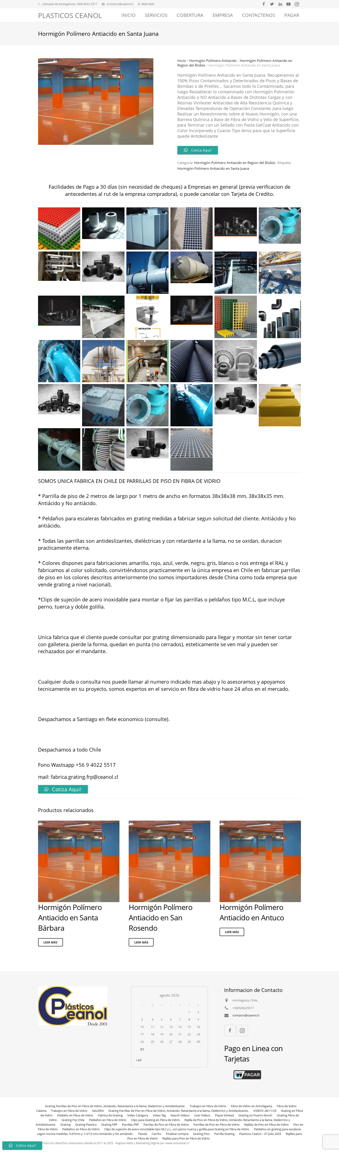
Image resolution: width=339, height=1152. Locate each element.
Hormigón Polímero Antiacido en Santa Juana (213, 168)
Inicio (181, 60)
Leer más (50, 942)
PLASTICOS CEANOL (70, 15)
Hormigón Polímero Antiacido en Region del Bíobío (234, 162)
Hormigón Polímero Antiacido (213, 60)
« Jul (138, 1060)
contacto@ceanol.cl (120, 4)
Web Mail (147, 4)
